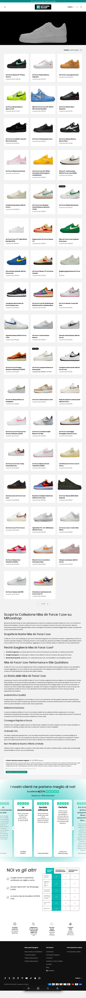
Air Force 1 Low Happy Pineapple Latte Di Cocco (68, 433)
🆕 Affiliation (50, 971)
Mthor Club (15, 933)
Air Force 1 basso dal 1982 (14, 592)
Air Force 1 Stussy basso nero (42, 139)
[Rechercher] (48, 988)
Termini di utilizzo (30, 955)
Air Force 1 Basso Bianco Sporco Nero (67, 140)
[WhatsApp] (38, 988)
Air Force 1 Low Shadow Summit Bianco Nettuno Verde (41, 207)
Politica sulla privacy (31, 958)
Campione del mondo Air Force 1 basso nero (15, 304)
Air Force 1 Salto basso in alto (42, 400)
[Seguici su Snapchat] (35, 978)
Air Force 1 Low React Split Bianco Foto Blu (41, 433)
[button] (14, 828)
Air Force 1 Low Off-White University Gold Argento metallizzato (41, 173)
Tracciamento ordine (74, 952)
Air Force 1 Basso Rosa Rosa (15, 171)
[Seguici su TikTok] (31, 978)
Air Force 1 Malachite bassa (68, 205)
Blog (47, 967)
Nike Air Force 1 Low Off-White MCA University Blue (42, 108)
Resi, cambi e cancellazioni (33, 952)
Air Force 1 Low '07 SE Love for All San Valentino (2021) (16, 433)
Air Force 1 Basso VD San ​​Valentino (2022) (40, 465)
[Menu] (28, 988)
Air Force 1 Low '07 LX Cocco (15, 528)
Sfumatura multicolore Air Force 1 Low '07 (41, 593)
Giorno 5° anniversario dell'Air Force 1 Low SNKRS (68, 172)
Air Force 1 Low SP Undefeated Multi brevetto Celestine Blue (42, 304)
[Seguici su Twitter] (9, 978)
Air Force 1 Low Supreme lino (69, 75)
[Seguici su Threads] (18, 978)
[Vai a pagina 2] (48, 604)
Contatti (49, 964)
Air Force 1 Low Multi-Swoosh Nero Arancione (16, 140)
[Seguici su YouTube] (26, 978)
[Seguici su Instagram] (14, 978)
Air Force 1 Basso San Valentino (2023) (13, 561)
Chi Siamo (49, 958)
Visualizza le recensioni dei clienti (16, 772)
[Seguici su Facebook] (5, 978)
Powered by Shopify (23, 984)
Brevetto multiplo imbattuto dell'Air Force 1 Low (42, 497)
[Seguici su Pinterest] (22, 978)
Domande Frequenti (52, 955)
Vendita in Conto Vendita (54, 961)
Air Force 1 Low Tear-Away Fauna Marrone (15, 465)
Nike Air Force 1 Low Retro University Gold (41, 561)
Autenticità (49, 952)
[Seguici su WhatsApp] (39, 978)
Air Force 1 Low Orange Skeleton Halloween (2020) (15, 368)
